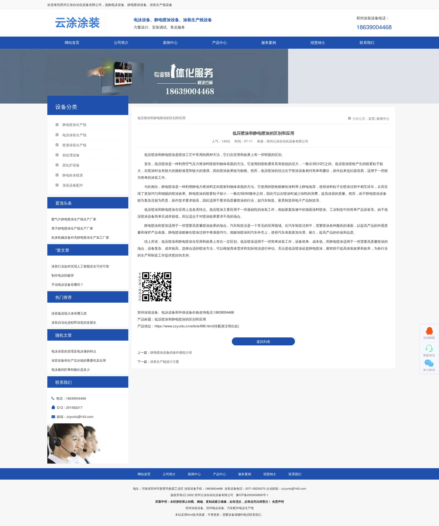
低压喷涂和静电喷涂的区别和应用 (180, 319)
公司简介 (121, 42)
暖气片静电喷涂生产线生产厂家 (73, 219)
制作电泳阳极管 (62, 275)
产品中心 (219, 42)
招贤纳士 (318, 42)
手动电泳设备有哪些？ (67, 284)
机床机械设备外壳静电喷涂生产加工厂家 (80, 237)
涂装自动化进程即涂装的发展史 (73, 322)
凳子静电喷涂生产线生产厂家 (72, 228)
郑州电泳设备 (215, 508)
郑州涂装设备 (194, 508)
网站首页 (72, 42)
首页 (371, 118)
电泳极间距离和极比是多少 (70, 369)
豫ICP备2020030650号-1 (252, 495)
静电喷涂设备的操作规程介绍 (171, 352)
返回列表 (263, 341)
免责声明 (278, 501)
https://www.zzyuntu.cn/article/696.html (184, 325)
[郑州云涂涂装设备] (429, 333)
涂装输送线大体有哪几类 (69, 313)
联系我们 (367, 42)
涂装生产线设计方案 (164, 361)
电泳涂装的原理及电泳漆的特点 (73, 351)
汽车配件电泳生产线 (240, 508)
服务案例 (268, 42)
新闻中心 (170, 42)
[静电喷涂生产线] (219, 76)
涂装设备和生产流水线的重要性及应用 (78, 360)
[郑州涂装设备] (76, 30)
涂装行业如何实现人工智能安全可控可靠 (80, 266)
